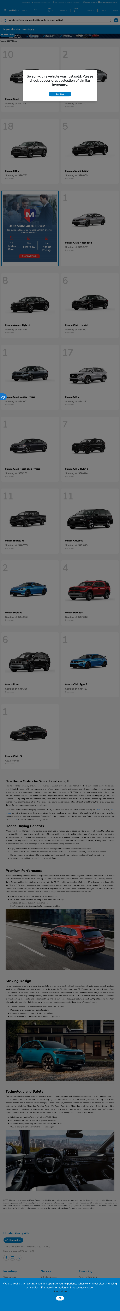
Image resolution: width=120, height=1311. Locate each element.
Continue (60, 94)
